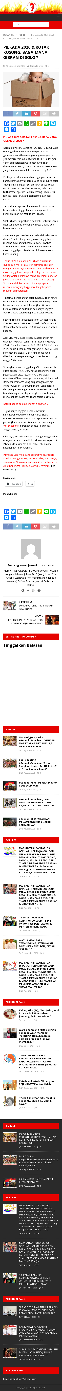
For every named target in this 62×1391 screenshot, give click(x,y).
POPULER (11, 840)
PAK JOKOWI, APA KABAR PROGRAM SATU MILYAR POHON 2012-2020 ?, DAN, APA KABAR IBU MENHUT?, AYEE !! (38, 1331)
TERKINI (10, 729)
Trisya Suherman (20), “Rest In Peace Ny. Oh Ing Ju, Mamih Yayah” (37, 1100)
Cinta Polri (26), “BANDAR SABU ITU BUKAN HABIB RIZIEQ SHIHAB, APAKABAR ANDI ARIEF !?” (38, 1352)
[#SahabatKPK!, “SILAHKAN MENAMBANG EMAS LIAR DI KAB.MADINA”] (10, 822)
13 (38, 908)
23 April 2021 (26, 908)
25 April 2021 (26, 991)
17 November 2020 (29, 953)
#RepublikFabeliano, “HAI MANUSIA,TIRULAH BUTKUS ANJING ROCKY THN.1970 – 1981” (37, 802)
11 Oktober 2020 (28, 1317)
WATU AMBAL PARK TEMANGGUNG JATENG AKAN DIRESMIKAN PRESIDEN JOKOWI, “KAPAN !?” (37, 945)
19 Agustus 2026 (28, 789)
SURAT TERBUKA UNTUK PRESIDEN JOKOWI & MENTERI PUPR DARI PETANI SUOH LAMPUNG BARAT (38, 1310)
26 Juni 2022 (26, 1107)
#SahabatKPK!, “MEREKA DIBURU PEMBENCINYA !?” (38, 784)
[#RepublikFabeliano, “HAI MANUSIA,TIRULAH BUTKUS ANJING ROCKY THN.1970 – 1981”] (10, 803)
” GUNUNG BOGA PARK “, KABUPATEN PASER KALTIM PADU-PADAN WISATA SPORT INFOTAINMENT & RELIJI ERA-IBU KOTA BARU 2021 (38, 1061)
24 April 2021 (26, 876)
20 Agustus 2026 (28, 773)
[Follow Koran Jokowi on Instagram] (31, 590)
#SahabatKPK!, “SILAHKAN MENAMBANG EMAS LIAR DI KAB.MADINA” (35, 822)
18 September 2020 (15, 65)
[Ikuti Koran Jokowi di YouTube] (38, 590)
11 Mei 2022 (26, 1020)
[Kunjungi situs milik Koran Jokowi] (22, 590)
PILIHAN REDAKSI (15, 1002)
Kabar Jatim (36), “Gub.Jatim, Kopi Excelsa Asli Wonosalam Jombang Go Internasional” (39, 1013)
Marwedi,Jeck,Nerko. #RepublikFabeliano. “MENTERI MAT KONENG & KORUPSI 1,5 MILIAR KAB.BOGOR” (37, 742)
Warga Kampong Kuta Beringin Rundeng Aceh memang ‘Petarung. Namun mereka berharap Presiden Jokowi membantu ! (37, 1036)
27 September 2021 (29, 1088)
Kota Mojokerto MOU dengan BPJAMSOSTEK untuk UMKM (36, 1083)
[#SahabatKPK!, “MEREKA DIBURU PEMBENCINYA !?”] (10, 786)
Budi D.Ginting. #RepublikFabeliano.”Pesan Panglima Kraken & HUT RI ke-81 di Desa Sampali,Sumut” (38, 764)
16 (38, 876)
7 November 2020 (29, 930)
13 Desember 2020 (29, 1071)
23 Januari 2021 (27, 1046)
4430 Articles (48, 565)
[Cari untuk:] (31, 24)
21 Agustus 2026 (28, 750)
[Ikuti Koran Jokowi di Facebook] (27, 590)
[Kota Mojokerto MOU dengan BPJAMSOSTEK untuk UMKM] (10, 1085)
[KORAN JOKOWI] (31, 11)
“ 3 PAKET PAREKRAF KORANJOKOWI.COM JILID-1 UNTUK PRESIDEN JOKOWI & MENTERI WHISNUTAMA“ (35, 922)
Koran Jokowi (36, 65)
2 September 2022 (29, 1359)
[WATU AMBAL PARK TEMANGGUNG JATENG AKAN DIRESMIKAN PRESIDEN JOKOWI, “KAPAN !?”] (10, 944)
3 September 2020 (29, 1339)
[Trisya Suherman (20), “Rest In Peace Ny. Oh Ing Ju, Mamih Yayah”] (10, 1101)
